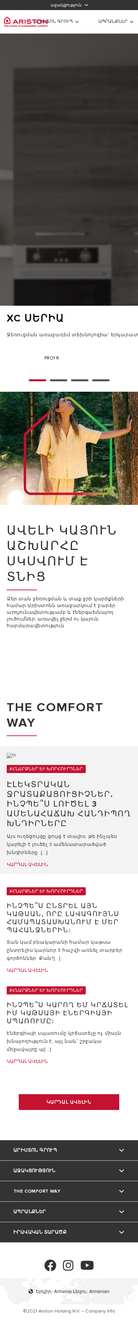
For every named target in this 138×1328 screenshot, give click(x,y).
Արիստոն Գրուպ (53, 21)
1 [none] (58, 380)
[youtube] (87, 1268)
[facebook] (50, 1268)
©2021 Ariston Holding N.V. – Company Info (69, 1311)
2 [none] (79, 380)
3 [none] (101, 380)
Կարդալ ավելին (69, 1102)
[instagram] (68, 1268)
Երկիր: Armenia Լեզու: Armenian (73, 1291)
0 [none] (37, 380)
